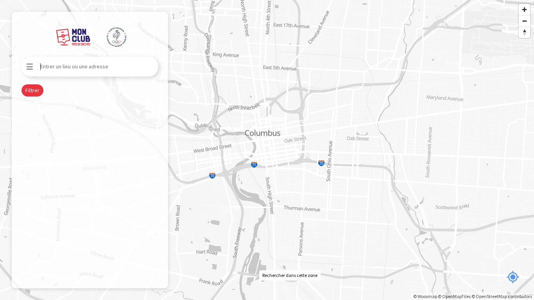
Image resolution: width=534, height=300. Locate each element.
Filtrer (32, 90)
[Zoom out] (524, 21)
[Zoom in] (524, 9)
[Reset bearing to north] (524, 32)
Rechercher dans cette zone (289, 275)
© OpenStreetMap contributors (501, 296)
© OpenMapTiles (454, 296)
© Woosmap (425, 296)
